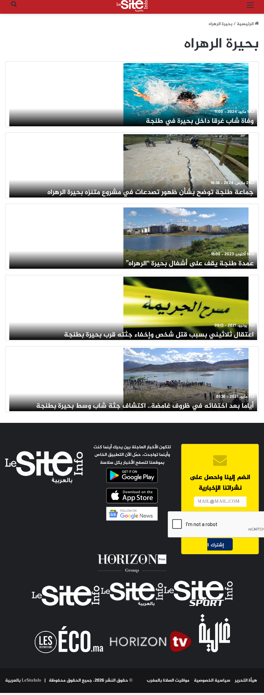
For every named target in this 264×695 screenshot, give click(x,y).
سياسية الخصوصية (212, 680)
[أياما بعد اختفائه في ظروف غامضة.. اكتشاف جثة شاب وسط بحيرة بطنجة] (186, 379)
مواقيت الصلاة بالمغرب (168, 680)
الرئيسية (246, 24)
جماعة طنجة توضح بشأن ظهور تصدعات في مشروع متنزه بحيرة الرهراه (150, 192)
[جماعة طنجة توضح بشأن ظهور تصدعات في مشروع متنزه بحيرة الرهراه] (186, 165)
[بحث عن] (13, 8)
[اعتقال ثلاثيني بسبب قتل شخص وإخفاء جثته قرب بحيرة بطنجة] (186, 308)
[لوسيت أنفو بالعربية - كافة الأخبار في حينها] (132, 6)
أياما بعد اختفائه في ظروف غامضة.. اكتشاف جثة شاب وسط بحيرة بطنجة (145, 406)
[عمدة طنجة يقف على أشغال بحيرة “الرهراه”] (186, 236)
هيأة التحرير (246, 680)
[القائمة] (250, 8)
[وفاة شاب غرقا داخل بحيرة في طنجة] (186, 94)
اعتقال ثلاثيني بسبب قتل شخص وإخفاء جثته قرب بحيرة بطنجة (159, 335)
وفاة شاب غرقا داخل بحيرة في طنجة (200, 121)
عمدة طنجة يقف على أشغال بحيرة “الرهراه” (190, 263)
